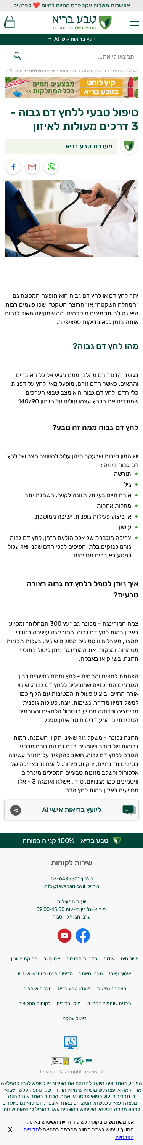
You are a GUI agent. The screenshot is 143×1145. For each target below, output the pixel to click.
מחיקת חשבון (24, 959)
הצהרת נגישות (111, 988)
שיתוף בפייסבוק (13, 167)
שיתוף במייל (33, 167)
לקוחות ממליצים (34, 1003)
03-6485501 (65, 879)
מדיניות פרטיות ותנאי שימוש (45, 973)
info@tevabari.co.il (64, 886)
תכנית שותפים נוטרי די (109, 1003)
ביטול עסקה (75, 1018)
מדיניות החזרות (81, 959)
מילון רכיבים (68, 1003)
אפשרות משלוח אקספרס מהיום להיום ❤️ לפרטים (71, 5)
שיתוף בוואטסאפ (52, 167)
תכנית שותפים (37, 988)
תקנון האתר (91, 973)
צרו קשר (51, 959)
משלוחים (129, 959)
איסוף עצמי (120, 973)
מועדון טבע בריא (74, 988)
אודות (109, 959)
